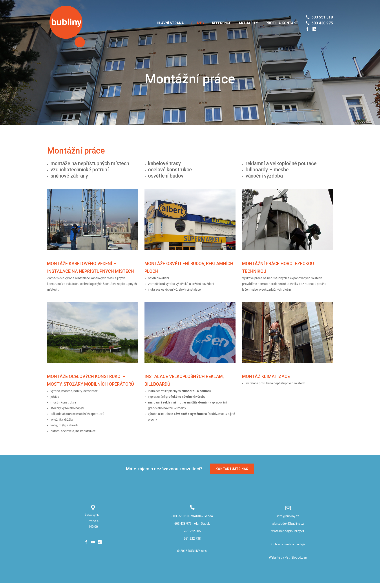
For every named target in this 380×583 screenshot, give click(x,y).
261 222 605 (192, 531)
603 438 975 (183, 523)
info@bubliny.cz (288, 516)
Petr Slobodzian (296, 557)
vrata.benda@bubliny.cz (288, 531)
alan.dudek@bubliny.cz (288, 523)
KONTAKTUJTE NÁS (232, 469)
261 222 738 (192, 538)
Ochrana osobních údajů (288, 544)
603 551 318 (180, 516)
